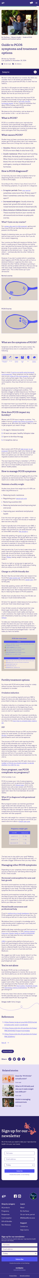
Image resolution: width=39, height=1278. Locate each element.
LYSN (3, 941)
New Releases (6, 1225)
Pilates (8, 557)
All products (6, 1207)
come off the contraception (19, 376)
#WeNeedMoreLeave (27, 1218)
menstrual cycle (21, 498)
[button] (31, 3)
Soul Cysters (20, 986)
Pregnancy (5, 1211)
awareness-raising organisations (15, 988)
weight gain (29, 580)
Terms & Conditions (25, 1275)
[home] (3, 3)
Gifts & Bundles (7, 1221)
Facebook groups (31, 986)
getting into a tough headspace (18, 913)
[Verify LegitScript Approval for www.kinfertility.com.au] (33, 1196)
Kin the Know (24, 1211)
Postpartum (5, 1214)
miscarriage (20, 785)
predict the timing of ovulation (23, 421)
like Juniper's (23, 531)
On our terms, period (27, 1214)
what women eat (14, 578)
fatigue (4, 618)
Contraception (7, 1218)
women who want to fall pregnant (15, 226)
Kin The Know (6, 37)
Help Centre (24, 1230)
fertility (4, 735)
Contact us (24, 1226)
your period (26, 190)
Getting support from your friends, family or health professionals (18, 932)
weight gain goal (24, 821)
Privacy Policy (13, 1275)
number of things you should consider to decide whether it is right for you (18, 764)
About (22, 1207)
